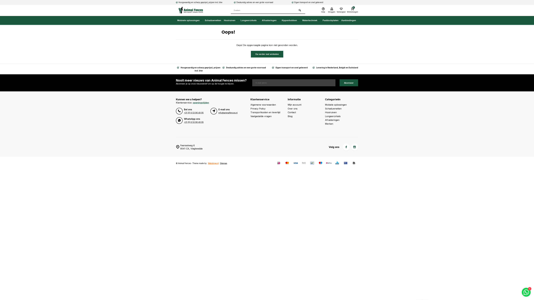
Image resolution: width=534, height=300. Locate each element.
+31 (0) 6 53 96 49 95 (194, 113)
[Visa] (295, 163)
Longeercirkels (249, 20)
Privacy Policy (257, 108)
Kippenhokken (289, 20)
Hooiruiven (229, 20)
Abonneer (349, 83)
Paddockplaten (330, 20)
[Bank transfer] (303, 163)
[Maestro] (320, 163)
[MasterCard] (287, 163)
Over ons (292, 108)
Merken (329, 123)
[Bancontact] (312, 163)
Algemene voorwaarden (263, 104)
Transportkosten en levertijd (265, 112)
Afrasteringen (269, 20)
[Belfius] (328, 163)
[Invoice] (353, 163)
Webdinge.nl (213, 163)
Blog (290, 116)
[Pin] (345, 163)
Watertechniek (309, 20)
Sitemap (223, 163)
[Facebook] (346, 147)
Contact (292, 112)
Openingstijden (201, 102)
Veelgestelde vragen (261, 116)
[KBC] (337, 163)
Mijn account (294, 104)
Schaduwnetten (213, 20)
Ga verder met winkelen (267, 54)
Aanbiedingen (348, 20)
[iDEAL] (278, 163)
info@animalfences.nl (228, 113)
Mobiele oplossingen (188, 20)
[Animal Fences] (192, 10)
